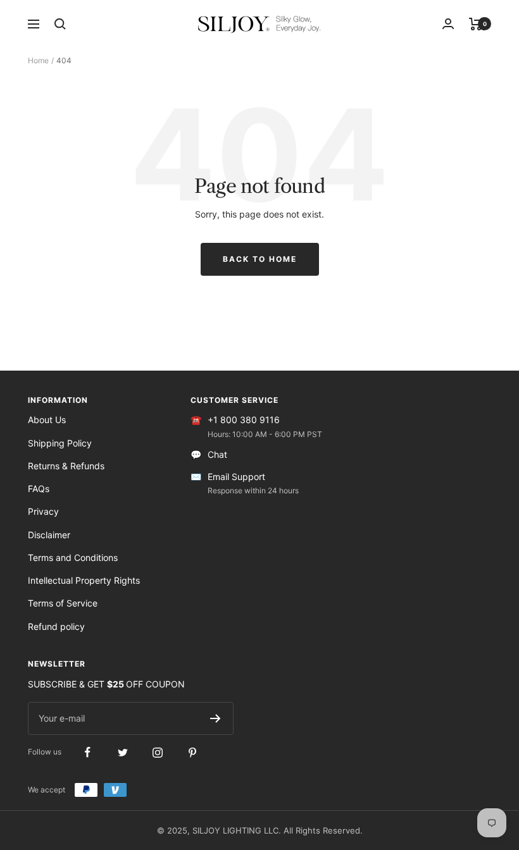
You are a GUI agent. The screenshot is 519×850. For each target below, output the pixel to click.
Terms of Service (62, 603)
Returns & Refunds (66, 465)
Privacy (43, 511)
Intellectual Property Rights (84, 580)
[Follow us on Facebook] (87, 752)
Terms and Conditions (73, 557)
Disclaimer (49, 534)
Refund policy (56, 626)
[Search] (60, 24)
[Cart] (475, 24)
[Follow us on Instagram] (157, 752)
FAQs (38, 488)
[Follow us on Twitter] (122, 752)
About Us (47, 419)
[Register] (215, 718)
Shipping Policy (60, 443)
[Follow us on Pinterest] (192, 752)
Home (38, 60)
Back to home (260, 259)
